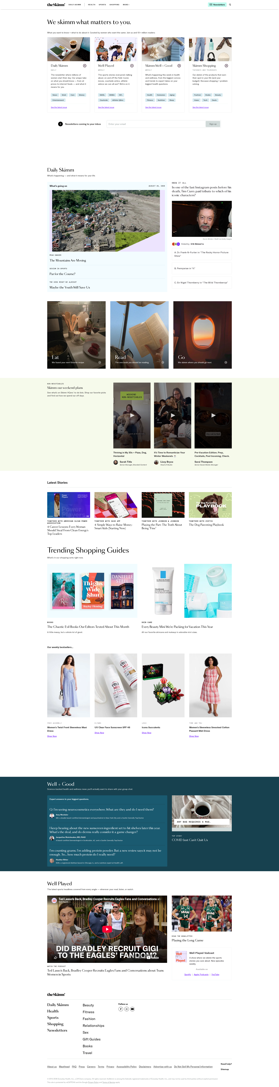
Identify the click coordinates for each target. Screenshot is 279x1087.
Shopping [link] (114, 5)
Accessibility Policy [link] (127, 1066)
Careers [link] (91, 1066)
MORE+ (126, 5)
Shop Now (52, 736)
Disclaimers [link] (145, 1066)
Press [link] (82, 1066)
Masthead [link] (64, 1066)
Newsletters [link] (57, 1030)
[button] (68, 75)
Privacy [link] (110, 1066)
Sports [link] (102, 5)
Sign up (213, 124)
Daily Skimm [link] (75, 5)
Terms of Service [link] (108, 1082)
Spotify (187, 974)
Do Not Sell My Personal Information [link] (193, 1066)
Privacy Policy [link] (93, 1082)
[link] (56, 4)
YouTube (215, 974)
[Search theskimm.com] (230, 4)
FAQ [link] (74, 1066)
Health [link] (91, 5)
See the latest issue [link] (59, 107)
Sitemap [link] (225, 1069)
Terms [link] (101, 1066)
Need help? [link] (226, 1064)
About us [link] (52, 1066)
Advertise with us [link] (162, 1066)
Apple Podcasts (201, 974)
